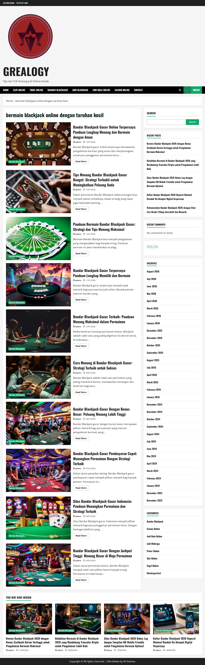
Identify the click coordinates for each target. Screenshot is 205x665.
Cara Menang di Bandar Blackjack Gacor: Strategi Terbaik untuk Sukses (38, 377)
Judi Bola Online (101, 90)
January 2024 (153, 485)
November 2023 (154, 500)
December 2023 (154, 493)
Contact (138, 90)
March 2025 (152, 382)
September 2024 (155, 426)
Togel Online (36, 90)
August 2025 (153, 360)
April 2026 (152, 301)
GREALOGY (26, 71)
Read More (82, 162)
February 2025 (154, 389)
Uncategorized (154, 573)
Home (6, 90)
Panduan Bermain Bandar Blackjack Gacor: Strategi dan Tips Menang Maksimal (38, 238)
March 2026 (152, 308)
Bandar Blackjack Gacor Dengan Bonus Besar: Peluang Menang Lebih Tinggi (38, 423)
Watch (196, 90)
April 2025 (152, 375)
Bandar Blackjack (58, 90)
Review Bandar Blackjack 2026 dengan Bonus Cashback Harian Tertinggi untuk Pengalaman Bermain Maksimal (169, 147)
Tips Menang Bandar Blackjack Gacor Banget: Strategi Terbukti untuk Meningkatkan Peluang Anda (38, 191)
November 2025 (154, 338)
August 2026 (153, 271)
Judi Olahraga (80, 90)
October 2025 (153, 345)
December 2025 (154, 330)
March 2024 (152, 471)
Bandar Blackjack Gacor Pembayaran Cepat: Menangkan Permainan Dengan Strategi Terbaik (38, 470)
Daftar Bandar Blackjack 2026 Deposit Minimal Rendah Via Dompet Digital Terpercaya (174, 642)
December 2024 (154, 404)
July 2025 (151, 367)
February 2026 (154, 316)
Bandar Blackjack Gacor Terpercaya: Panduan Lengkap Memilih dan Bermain (38, 284)
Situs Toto (152, 246)
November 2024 (154, 412)
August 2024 (153, 434)
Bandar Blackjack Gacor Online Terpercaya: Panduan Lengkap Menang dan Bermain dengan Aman (38, 143)
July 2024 (151, 441)
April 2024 (152, 463)
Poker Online (153, 551)
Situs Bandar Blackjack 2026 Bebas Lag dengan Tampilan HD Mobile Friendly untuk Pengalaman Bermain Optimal (170, 182)
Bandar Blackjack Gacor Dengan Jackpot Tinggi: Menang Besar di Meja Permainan (38, 565)
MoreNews (113, 661)
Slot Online (19, 90)
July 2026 (151, 279)
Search (151, 113)
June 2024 (152, 449)
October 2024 (153, 419)
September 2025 (155, 352)
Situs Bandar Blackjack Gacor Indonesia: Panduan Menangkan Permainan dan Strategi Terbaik (38, 518)
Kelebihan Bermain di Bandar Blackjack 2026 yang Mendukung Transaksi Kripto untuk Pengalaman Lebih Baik (173, 165)
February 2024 (154, 478)
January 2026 (153, 323)
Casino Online (122, 90)
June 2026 (152, 286)
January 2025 (153, 397)
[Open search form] (180, 90)
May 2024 (151, 456)
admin (78, 142)
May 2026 (151, 293)
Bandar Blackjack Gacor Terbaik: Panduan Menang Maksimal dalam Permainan (38, 331)
